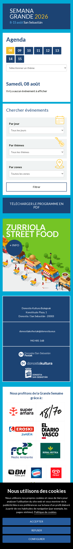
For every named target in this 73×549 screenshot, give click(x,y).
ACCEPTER (36, 521)
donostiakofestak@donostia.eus (37, 331)
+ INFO (14, 245)
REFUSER (36, 530)
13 (57, 50)
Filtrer (36, 186)
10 (29, 50)
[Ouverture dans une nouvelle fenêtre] (36, 363)
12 (47, 50)
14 (10, 59)
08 (10, 50)
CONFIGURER (37, 538)
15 (20, 59)
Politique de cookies (45, 512)
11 (38, 50)
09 (19, 50)
